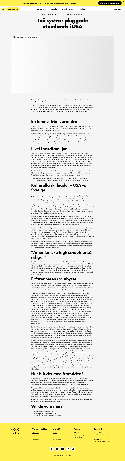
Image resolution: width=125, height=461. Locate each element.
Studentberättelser (52, 14)
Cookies (68, 455)
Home (43, 14)
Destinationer (41, 9)
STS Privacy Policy (59, 455)
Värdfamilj (35, 436)
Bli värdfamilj (82, 9)
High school (54, 9)
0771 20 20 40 (98, 432)
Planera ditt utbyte (67, 9)
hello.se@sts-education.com (102, 434)
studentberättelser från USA (46, 411)
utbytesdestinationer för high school (51, 415)
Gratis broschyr (13, 9)
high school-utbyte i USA (50, 413)
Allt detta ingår (36, 439)
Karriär (55, 436)
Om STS (55, 432)
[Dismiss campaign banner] (123, 2)
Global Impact (57, 439)
